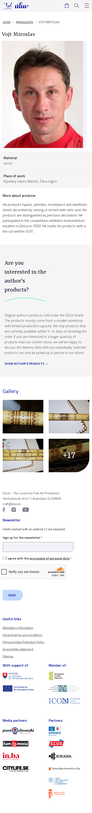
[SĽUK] (69, 743)
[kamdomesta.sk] (23, 743)
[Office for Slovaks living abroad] (69, 781)
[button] (86, 5)
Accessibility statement (18, 649)
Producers (24, 22)
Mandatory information (18, 627)
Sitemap (8, 656)
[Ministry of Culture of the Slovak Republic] (23, 676)
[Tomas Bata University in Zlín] (69, 768)
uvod (6, 22)
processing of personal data (49, 558)
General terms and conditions (22, 634)
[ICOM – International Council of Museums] (69, 701)
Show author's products (24, 364)
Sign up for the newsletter (22, 537)
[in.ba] (23, 756)
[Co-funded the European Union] (23, 688)
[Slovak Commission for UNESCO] (69, 731)
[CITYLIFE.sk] (23, 768)
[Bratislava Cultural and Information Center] (69, 793)
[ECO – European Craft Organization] (69, 688)
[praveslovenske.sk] (23, 731)
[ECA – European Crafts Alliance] (69, 676)
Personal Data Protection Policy (23, 642)
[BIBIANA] (69, 756)
